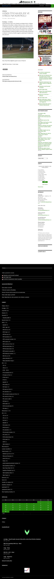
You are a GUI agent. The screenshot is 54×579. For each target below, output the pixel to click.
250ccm (4, 367)
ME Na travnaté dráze (7, 406)
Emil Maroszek (42, 180)
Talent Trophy (5, 475)
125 (3, 365)
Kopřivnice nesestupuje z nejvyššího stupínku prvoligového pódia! (45, 83)
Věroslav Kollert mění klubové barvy (9, 76)
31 (5, 511)
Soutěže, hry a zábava (6, 482)
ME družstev (5, 384)
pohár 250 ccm (6, 458)
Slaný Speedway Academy (8, 465)
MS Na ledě (5, 439)
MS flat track (5, 427)
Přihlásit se (47, 5)
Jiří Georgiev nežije (41, 113)
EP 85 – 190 (5, 370)
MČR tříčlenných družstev (8, 353)
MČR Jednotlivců (6, 336)
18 (12, 507)
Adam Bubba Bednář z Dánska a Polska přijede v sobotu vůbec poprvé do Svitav (44, 139)
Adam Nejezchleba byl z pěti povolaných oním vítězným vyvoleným (44, 134)
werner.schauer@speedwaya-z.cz (44, 219)
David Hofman (42, 178)
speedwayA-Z (4, 487)
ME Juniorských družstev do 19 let (10, 394)
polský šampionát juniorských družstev (10, 463)
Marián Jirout (42, 171)
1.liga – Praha (7, 547)
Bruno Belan (41, 179)
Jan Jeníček (41, 173)
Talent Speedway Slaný (7, 472)
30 (48, 509)
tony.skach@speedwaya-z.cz (43, 210)
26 (19, 509)
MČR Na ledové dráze (7, 348)
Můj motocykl (5, 446)
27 (26, 509)
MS (2, 413)
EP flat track (5, 377)
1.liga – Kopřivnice (8, 556)
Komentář (4, 315)
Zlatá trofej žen (6, 444)
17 (5, 507)
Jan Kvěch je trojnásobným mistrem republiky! (12, 278)
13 (26, 505)
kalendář (4, 382)
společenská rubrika (6, 489)
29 (40, 509)
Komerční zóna (5, 320)
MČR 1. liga (5, 327)
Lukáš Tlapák (41, 177)
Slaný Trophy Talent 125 (7, 468)
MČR (3, 322)
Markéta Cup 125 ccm (7, 453)
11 (12, 505)
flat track (4, 420)
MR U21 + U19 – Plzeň (9, 552)
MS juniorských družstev (8, 432)
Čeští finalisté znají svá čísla (43, 120)
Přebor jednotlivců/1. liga (8, 360)
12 (19, 505)
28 (33, 509)
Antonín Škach (12, 18)
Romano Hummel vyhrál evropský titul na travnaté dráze (13, 292)
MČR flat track (6, 334)
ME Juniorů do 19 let (7, 396)
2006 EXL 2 (5, 69)
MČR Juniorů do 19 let (7, 344)
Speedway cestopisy (6, 484)
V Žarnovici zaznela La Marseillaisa (9, 290)
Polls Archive (40, 186)
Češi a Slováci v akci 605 (7, 287)
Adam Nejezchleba (43, 174)
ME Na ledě (5, 403)
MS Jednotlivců (6, 429)
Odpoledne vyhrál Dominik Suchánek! (11, 274)
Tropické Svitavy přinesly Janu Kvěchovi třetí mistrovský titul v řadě (44, 116)
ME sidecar (5, 408)
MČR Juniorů (5, 341)
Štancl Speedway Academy (7, 491)
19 (19, 507)
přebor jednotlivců (6, 358)
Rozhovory (4, 477)
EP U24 (4, 379)
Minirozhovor (4, 410)
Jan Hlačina (41, 169)
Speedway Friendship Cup (8, 470)
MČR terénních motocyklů (8, 351)
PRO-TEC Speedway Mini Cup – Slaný (12, 543)
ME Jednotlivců (6, 391)
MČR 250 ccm (5, 329)
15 (40, 505)
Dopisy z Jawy (5, 305)
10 (5, 505)
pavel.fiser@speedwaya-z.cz (43, 215)
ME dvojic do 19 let (7, 389)
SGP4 (4, 441)
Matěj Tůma (41, 175)
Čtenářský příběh (6, 317)
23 (48, 507)
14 (33, 505)
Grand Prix (4, 310)
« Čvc (3, 513)
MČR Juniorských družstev (8, 339)
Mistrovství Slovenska (7, 456)
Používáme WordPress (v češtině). (7, 577)
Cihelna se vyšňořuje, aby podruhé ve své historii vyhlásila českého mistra (45, 126)
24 (5, 509)
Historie (3, 313)
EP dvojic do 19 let (6, 375)
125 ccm (4, 415)
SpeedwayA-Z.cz (6, 5)
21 (33, 507)
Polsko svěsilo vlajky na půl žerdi (8, 294)
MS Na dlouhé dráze (7, 437)
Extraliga (4, 11)
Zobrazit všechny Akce (7, 560)
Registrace (42, 5)
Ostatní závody (5, 451)
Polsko (4, 460)
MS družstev (5, 425)
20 (26, 507)
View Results (45, 184)
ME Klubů (5, 401)
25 (12, 509)
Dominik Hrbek (42, 172)
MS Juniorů (5, 434)
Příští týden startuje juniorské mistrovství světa (11, 80)
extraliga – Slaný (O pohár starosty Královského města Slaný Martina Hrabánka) (22, 539)
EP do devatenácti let (7, 372)
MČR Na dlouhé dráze (7, 346)
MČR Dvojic (5, 332)
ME (2, 363)
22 (40, 507)
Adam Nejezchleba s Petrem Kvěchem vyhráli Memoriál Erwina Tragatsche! (45, 100)
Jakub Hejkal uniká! (43, 89)
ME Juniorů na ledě (6, 398)
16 (48, 505)
